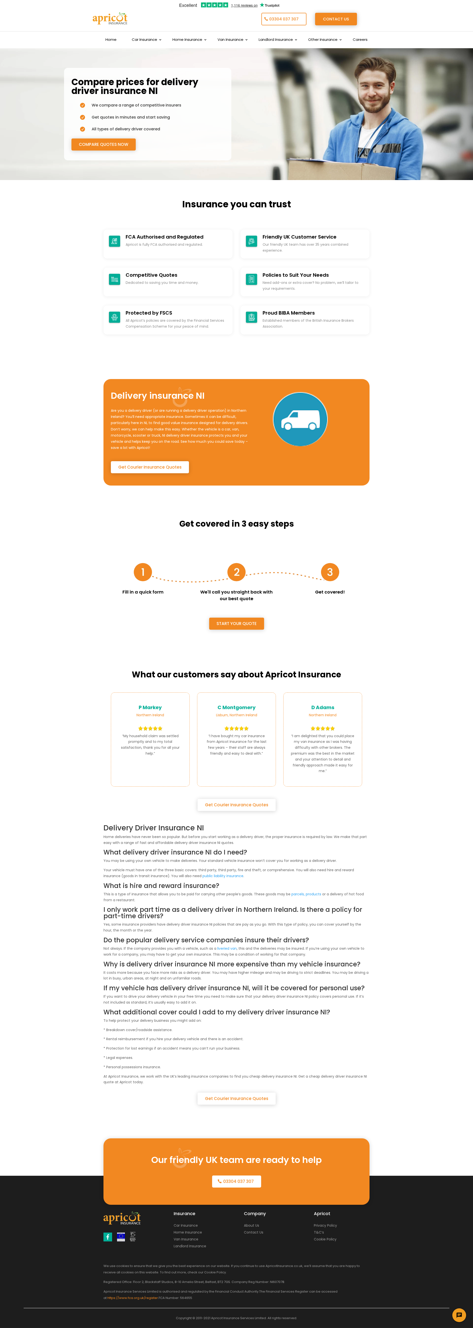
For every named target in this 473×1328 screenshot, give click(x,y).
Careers (360, 40)
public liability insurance (223, 875)
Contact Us (253, 1232)
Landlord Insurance (276, 40)
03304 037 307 (284, 19)
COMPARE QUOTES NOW (103, 144)
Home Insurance (187, 40)
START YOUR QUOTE (237, 623)
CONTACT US (336, 19)
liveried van (227, 948)
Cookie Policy (325, 1239)
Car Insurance (144, 40)
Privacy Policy (325, 1225)
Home (111, 40)
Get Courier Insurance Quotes (150, 467)
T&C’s (319, 1232)
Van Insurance (230, 40)
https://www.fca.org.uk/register (132, 1298)
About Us (251, 1225)
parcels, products (306, 894)
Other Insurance (323, 40)
